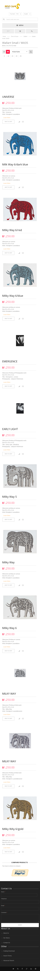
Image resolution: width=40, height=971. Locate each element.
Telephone (4, 898)
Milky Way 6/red (12, 230)
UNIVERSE (8, 97)
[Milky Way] (20, 541)
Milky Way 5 (9, 496)
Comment (3, 912)
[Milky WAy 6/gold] (20, 808)
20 (16, 56)
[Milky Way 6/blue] (20, 275)
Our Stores (6, 938)
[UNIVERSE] (20, 76)
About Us (6, 933)
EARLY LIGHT (10, 429)
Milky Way (8, 562)
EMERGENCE (9, 361)
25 (20, 56)
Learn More (6, 117)
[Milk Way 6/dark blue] (20, 143)
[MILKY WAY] (20, 673)
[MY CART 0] (20, 31)
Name (2, 891)
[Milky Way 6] (20, 607)
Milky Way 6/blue (12, 295)
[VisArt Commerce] (20, 6)
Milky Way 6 (9, 628)
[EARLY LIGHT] (20, 408)
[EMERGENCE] (20, 340)
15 (12, 56)
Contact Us (6, 942)
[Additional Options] (20, 870)
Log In (32, 31)
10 (8, 56)
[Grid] (4, 52)
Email (2, 905)
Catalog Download (9, 951)
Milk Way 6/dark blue (15, 164)
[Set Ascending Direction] (31, 52)
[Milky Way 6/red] (20, 209)
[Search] (4, 19)
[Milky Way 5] (20, 476)
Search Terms (7, 956)
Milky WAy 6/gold (12, 829)
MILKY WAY (9, 693)
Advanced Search (8, 960)
